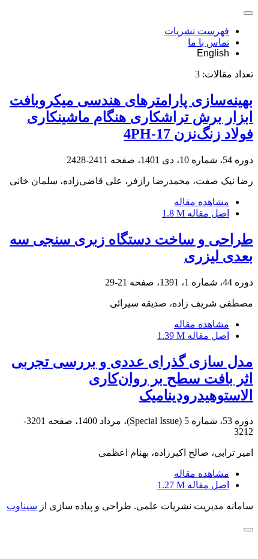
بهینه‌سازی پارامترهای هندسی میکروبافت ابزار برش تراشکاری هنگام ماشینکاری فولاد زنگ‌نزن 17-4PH (131, 117)
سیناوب (22, 506)
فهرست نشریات (196, 31)
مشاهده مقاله (201, 202)
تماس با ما (208, 42)
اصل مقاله (195, 213)
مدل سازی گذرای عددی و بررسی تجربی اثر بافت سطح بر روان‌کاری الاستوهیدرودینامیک (132, 378)
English (213, 53)
